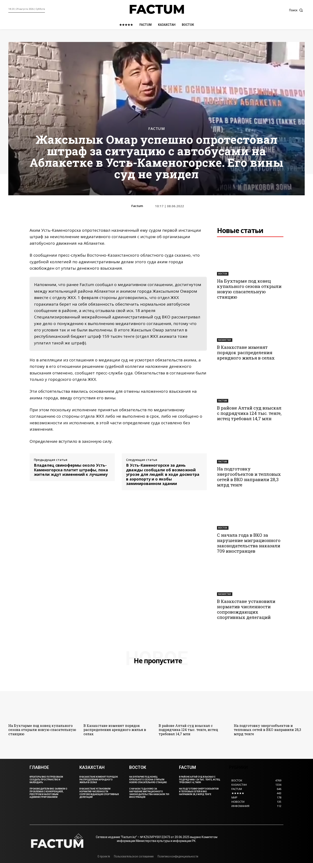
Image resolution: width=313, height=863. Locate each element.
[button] (297, 10)
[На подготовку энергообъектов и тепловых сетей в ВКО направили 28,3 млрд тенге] (250, 446)
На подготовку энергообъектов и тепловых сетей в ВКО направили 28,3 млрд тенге (249, 477)
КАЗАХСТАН (224, 339)
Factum (137, 206)
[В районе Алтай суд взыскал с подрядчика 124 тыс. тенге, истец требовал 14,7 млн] (250, 386)
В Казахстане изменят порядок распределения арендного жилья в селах (246, 352)
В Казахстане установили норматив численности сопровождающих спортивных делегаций (246, 609)
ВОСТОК (222, 273)
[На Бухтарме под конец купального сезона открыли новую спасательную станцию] (250, 259)
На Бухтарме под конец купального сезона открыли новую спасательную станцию (249, 289)
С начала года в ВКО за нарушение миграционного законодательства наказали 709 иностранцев (248, 543)
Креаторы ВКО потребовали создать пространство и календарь (46, 780)
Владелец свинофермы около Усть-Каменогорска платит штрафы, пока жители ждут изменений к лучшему (71, 470)
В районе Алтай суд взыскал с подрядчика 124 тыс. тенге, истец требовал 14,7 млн (249, 413)
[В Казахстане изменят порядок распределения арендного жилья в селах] (250, 325)
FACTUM (156, 128)
